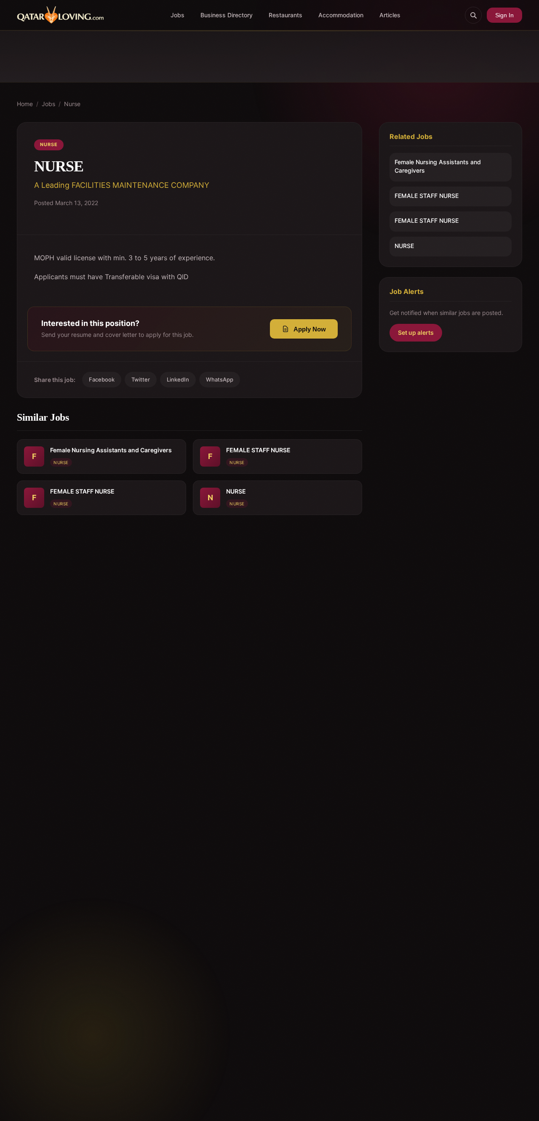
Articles (389, 15)
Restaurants (285, 15)
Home (25, 103)
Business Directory (226, 15)
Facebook (102, 379)
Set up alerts (416, 332)
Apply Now (310, 329)
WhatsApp (219, 379)
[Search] (473, 15)
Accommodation (340, 15)
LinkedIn (178, 379)
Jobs (177, 15)
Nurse (72, 103)
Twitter (140, 379)
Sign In (504, 15)
